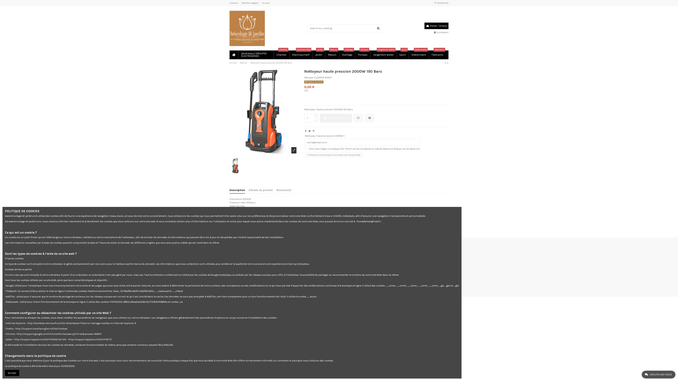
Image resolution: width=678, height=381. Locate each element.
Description (237, 190)
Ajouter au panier (338, 118)
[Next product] (447, 63)
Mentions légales (250, 3)
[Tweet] (309, 131)
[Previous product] (446, 63)
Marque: (308, 77)
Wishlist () (442, 3)
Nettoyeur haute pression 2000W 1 (324, 135)
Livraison (234, 3)
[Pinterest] (313, 131)
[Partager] (306, 131)
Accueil (266, 3)
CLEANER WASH (323, 77)
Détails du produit (261, 190)
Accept (12, 372)
